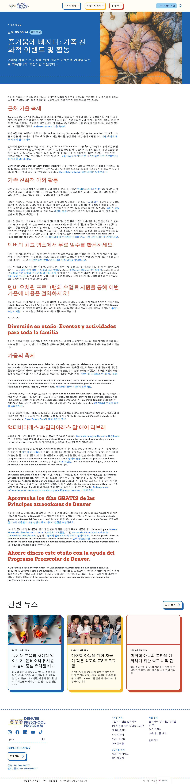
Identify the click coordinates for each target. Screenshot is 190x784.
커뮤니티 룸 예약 (158, 733)
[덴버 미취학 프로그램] (18, 6)
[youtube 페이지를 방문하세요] (33, 732)
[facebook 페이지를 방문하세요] (17, 732)
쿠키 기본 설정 (50, 781)
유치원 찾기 (118, 734)
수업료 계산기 (119, 739)
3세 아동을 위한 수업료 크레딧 (128, 725)
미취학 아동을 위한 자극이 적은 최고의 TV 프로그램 (93, 661)
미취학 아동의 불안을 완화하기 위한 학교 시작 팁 (152, 658)
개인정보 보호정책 (32, 781)
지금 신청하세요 (166, 5)
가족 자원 (36, 32)
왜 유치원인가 (119, 730)
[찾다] (180, 5)
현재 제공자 (118, 758)
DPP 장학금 (118, 743)
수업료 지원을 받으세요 (124, 721)
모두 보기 (170, 605)
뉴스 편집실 (16, 25)
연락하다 (15, 756)
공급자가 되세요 (120, 753)
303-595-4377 (19, 748)
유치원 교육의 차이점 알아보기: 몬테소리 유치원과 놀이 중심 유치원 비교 (33, 661)
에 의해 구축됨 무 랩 (151, 781)
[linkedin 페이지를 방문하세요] (25, 732)
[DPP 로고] (27, 722)
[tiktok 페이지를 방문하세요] (41, 732)
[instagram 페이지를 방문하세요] (10, 732)
